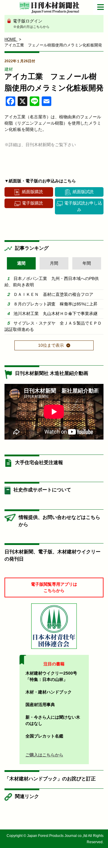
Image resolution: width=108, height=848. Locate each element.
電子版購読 (32, 203)
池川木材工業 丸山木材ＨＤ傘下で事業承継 (56, 313)
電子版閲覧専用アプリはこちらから (54, 587)
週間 (21, 263)
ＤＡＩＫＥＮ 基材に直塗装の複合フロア (53, 294)
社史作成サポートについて (42, 489)
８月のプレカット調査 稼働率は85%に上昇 (56, 304)
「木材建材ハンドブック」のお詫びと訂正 (50, 778)
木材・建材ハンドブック (49, 692)
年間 (86, 263)
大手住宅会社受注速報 (39, 462)
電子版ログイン (31, 23)
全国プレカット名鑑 (44, 736)
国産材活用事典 (40, 704)
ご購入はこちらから (44, 754)
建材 (8, 69)
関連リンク (27, 796)
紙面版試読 (83, 191)
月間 (54, 263)
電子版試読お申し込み (83, 206)
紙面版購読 (32, 191)
